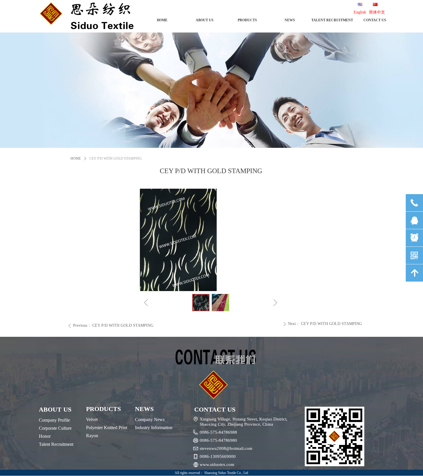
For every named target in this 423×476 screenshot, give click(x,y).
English (360, 12)
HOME (75, 158)
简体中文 (377, 12)
